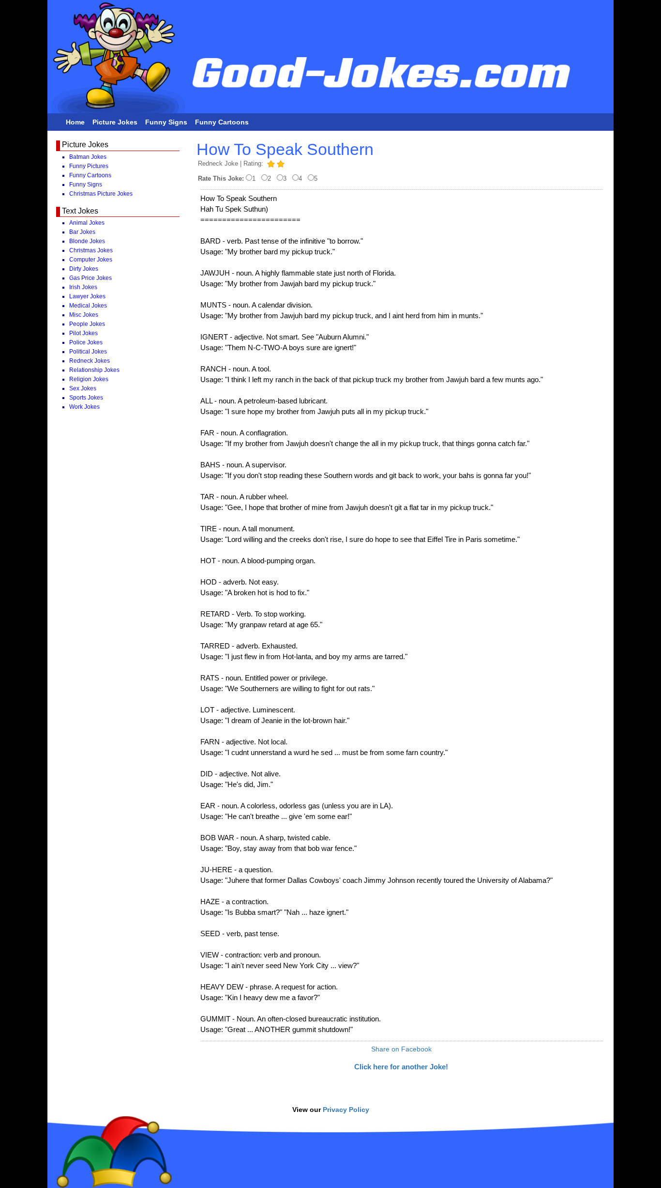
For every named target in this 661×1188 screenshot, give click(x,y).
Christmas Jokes (91, 250)
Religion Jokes (88, 379)
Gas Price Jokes (90, 278)
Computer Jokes (90, 259)
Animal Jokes (87, 222)
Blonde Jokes (87, 241)
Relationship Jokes (94, 370)
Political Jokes (88, 351)
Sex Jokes (82, 388)
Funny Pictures (88, 166)
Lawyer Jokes (87, 296)
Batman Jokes (87, 157)
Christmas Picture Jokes (101, 193)
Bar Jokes (82, 232)
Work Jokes (84, 406)
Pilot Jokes (83, 333)
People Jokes (87, 324)
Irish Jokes (83, 287)
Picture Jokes (114, 122)
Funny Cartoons (222, 122)
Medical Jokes (88, 305)
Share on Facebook (401, 1049)
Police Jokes (86, 342)
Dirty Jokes (83, 268)
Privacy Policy (346, 1109)
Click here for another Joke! (401, 1067)
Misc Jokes (83, 314)
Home (75, 122)
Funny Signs (166, 122)
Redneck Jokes (89, 360)
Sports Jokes (86, 397)
